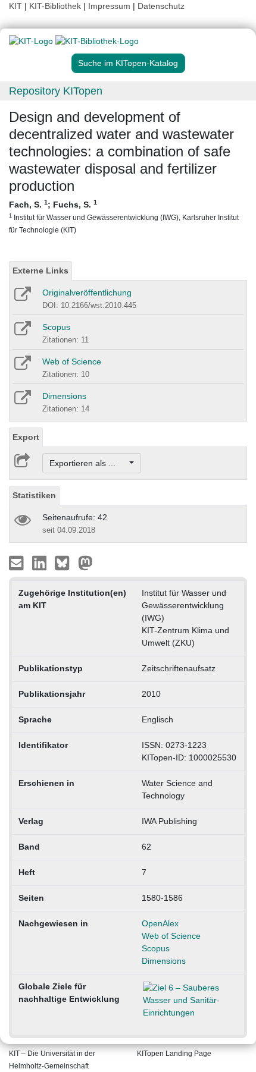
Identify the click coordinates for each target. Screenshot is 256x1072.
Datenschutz (161, 6)
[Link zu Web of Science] (22, 367)
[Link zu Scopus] (22, 332)
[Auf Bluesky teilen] (65, 562)
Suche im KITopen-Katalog (128, 63)
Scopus (56, 327)
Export (26, 437)
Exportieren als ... (88, 463)
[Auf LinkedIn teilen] (40, 562)
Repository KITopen (55, 91)
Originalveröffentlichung (87, 292)
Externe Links (40, 270)
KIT (15, 6)
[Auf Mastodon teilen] (85, 562)
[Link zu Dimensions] (22, 401)
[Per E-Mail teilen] (17, 562)
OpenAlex (160, 923)
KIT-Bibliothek (56, 6)
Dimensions (64, 396)
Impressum (109, 6)
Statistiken (34, 495)
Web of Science (71, 361)
